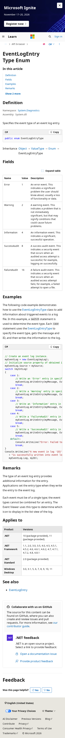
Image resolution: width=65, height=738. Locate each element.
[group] (32, 406)
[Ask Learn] (44, 44)
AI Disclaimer (10, 718)
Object (22, 148)
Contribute (9, 723)
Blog (47, 718)
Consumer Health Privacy (17, 728)
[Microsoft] (32, 36)
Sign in (58, 36)
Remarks (10, 88)
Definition (10, 75)
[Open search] (49, 37)
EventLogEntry (18, 590)
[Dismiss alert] (59, 5)
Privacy (22, 723)
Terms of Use (44, 728)
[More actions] (59, 44)
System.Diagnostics (29, 110)
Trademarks (9, 733)
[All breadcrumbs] (5, 44)
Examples (10, 84)
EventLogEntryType (34, 309)
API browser (18, 44)
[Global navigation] (3, 37)
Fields (8, 79)
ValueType (37, 148)
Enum (52, 148)
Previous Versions (31, 718)
